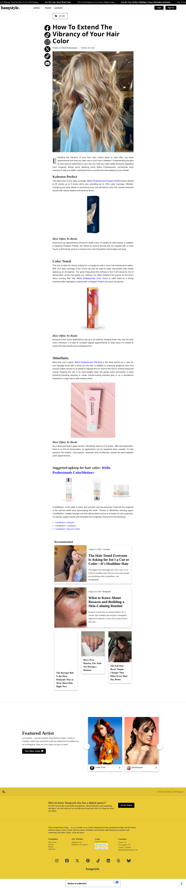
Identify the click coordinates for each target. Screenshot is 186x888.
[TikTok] (47, 35)
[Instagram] (47, 42)
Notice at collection (77, 883)
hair (61, 16)
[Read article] (66, 650)
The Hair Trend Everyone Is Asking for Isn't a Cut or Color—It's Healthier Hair (108, 560)
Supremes (51, 849)
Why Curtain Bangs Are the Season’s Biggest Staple (75, 2)
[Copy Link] (47, 56)
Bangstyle (107, 591)
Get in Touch (126, 805)
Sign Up (171, 8)
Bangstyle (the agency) (80, 845)
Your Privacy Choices (101, 882)
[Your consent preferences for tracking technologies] (181, 883)
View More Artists (33, 751)
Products (59, 8)
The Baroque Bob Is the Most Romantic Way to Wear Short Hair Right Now (65, 679)
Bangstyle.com (77, 842)
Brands (48, 8)
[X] (47, 49)
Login (159, 8)
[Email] (47, 63)
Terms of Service (101, 842)
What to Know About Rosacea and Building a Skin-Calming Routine (106, 602)
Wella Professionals (69, 48)
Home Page (52, 842)
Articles (36, 8)
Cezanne (106, 549)
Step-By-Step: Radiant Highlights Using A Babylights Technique (125, 2)
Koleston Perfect (96, 281)
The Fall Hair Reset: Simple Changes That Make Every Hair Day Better (119, 673)
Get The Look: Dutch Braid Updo (37, 2)
